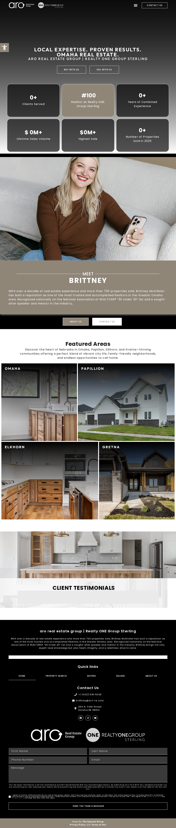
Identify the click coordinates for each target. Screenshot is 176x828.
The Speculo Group (93, 821)
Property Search (56, 675)
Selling (120, 675)
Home (22, 675)
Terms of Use (98, 824)
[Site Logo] (21, 5)
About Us (151, 675)
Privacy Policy (18, 798)
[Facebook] (80, 718)
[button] (135, 5)
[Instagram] (88, 718)
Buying (91, 675)
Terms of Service (154, 796)
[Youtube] (95, 718)
